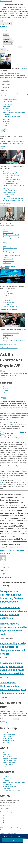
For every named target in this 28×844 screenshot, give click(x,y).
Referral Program (8, 738)
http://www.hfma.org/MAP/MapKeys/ (15, 425)
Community (6, 780)
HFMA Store (6, 114)
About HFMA (6, 119)
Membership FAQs (8, 736)
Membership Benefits (9, 734)
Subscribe (16, 718)
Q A (4, 574)
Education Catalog (8, 293)
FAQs (4, 766)
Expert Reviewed (8, 259)
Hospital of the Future (9, 181)
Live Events (6, 291)
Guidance (5, 36)
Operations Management (10, 248)
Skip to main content (6, 1)
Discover (5, 34)
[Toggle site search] (3, 50)
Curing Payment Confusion (10, 190)
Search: (2, 47)
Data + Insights (7, 104)
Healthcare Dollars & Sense (11, 175)
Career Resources (7, 43)
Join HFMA (6, 732)
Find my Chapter (7, 101)
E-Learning (6, 125)
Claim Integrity (7, 196)
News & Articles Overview (7, 266)
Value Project (6, 189)
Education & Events (7, 41)
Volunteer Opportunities (9, 762)
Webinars (5, 297)
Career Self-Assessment (10, 339)
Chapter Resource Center (10, 786)
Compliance (6, 244)
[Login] (7, 50)
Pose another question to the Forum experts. (13, 550)
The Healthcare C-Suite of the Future (13, 185)
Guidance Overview (5, 204)
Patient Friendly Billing (9, 174)
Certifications (6, 300)
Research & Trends (8, 194)
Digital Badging (7, 304)
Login (1, 346)
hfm (4, 229)
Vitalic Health (6, 106)
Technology (6, 257)
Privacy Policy (4, 833)
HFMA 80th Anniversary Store (11, 116)
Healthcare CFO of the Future (11, 179)
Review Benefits (7, 87)
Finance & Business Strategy (11, 237)
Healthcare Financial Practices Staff (13, 200)
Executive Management (9, 760)
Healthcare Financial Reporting (9, 348)
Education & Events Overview (8, 309)
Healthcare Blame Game (10, 239)
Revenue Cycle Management (11, 255)
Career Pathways (8, 335)
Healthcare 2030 (7, 177)
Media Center (7, 121)
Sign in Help (6, 742)
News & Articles (6, 39)
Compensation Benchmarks (11, 333)
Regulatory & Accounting (10, 172)
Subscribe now (4, 146)
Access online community (10, 99)
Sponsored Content (8, 261)
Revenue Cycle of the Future (11, 183)
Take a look (23, 68)
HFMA (4, 372)
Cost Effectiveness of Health (11, 235)
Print (4, 398)
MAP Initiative (7, 108)
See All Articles (4, 567)
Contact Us (6, 123)
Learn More (6, 81)
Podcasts (5, 231)
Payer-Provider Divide (9, 192)
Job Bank (5, 337)
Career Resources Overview (8, 344)
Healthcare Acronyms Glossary (12, 790)
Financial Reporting (8, 233)
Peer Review (6, 110)
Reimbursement (7, 250)
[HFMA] (3, 27)
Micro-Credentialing (8, 302)
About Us (5, 752)
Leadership (6, 242)
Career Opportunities (9, 764)
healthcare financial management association (13, 31)
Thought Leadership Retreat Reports (13, 198)
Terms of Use (12, 833)
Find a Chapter (7, 778)
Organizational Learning (10, 306)
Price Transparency (8, 252)
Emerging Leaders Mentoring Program (14, 341)
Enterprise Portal (7, 784)
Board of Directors (8, 756)
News (4, 246)
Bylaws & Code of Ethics (10, 758)
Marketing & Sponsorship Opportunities (14, 112)
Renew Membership (8, 740)
